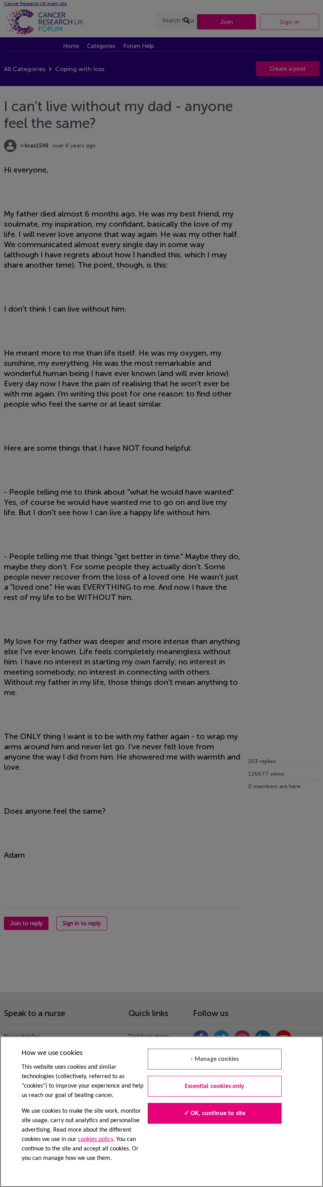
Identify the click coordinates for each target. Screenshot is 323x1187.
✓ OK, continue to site (215, 1113)
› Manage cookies (215, 1059)
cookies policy (95, 1139)
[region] (161, 1111)
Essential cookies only (215, 1086)
